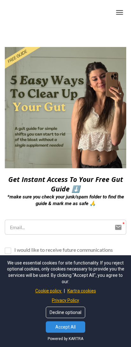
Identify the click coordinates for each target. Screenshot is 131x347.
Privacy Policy (65, 300)
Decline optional (65, 312)
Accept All (65, 327)
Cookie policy (48, 290)
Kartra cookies (81, 290)
